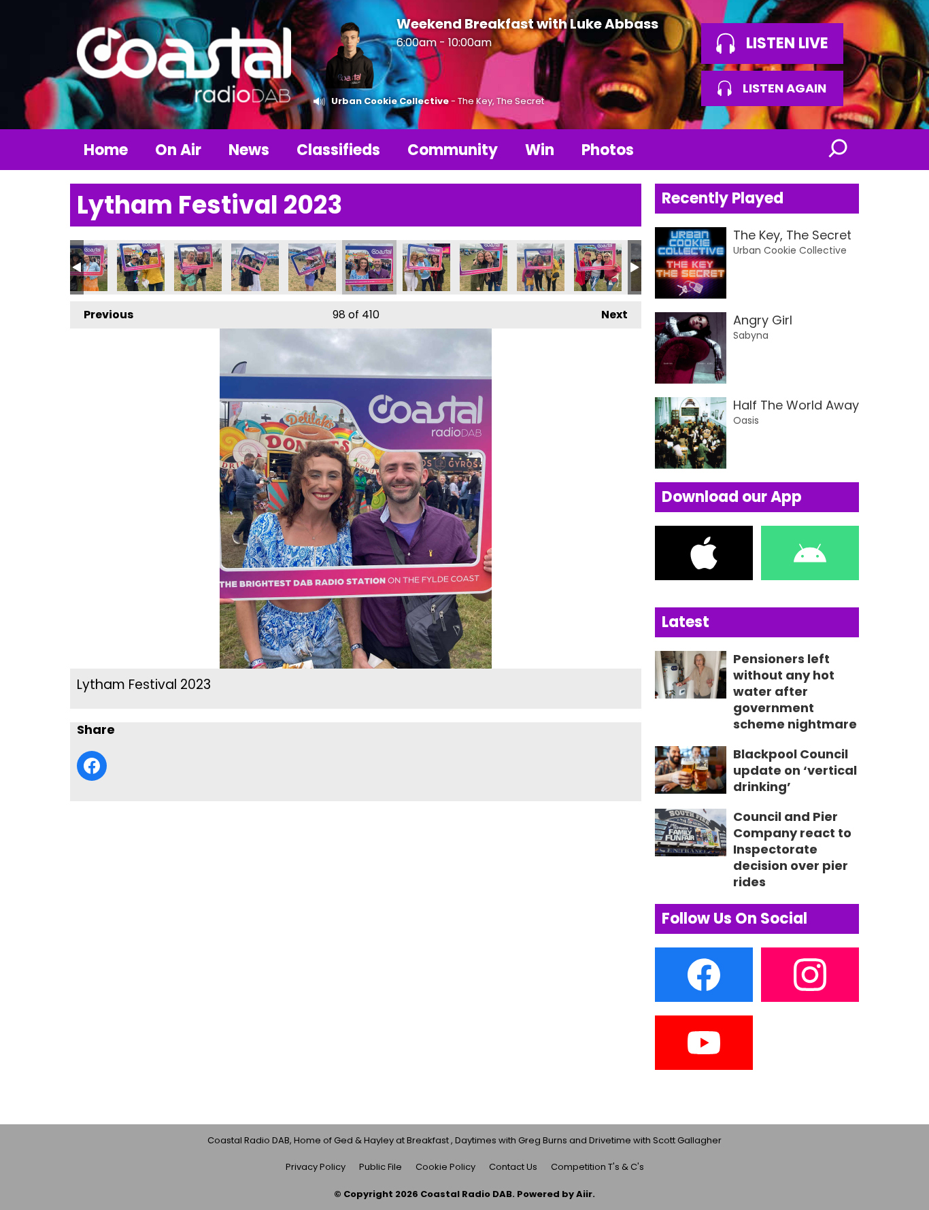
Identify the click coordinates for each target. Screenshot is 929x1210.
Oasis (746, 420)
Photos (607, 150)
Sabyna (750, 335)
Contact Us (513, 1166)
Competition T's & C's (597, 1166)
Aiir (584, 1194)
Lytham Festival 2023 (83, 267)
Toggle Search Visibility (838, 149)
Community (452, 150)
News (249, 150)
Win (539, 150)
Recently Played (722, 198)
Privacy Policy (315, 1166)
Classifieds (338, 150)
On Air (178, 150)
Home (106, 150)
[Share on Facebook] (92, 766)
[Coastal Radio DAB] (183, 65)
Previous (101, 314)
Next (608, 314)
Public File (380, 1166)
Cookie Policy (445, 1166)
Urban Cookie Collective (390, 101)
